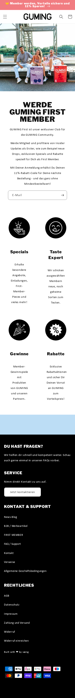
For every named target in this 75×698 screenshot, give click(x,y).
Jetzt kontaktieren (22, 492)
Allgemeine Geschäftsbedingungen (25, 571)
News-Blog (10, 517)
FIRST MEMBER (13, 535)
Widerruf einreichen (16, 640)
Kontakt (9, 553)
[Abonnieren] (62, 195)
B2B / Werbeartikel (16, 526)
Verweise (9, 562)
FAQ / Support (12, 544)
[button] (5, 16)
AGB (6, 595)
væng (26, 652)
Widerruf (9, 631)
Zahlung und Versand (17, 622)
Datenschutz (12, 604)
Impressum (10, 614)
